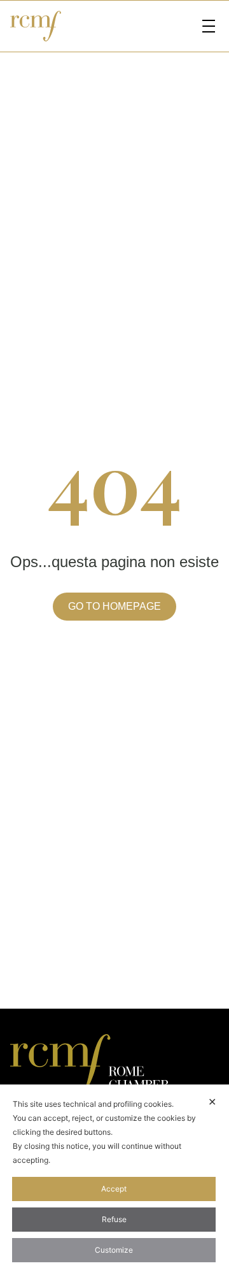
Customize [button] (114, 1250)
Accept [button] (114, 1188)
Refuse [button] (114, 1219)
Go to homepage (114, 606)
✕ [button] (212, 1101)
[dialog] (114, 1179)
